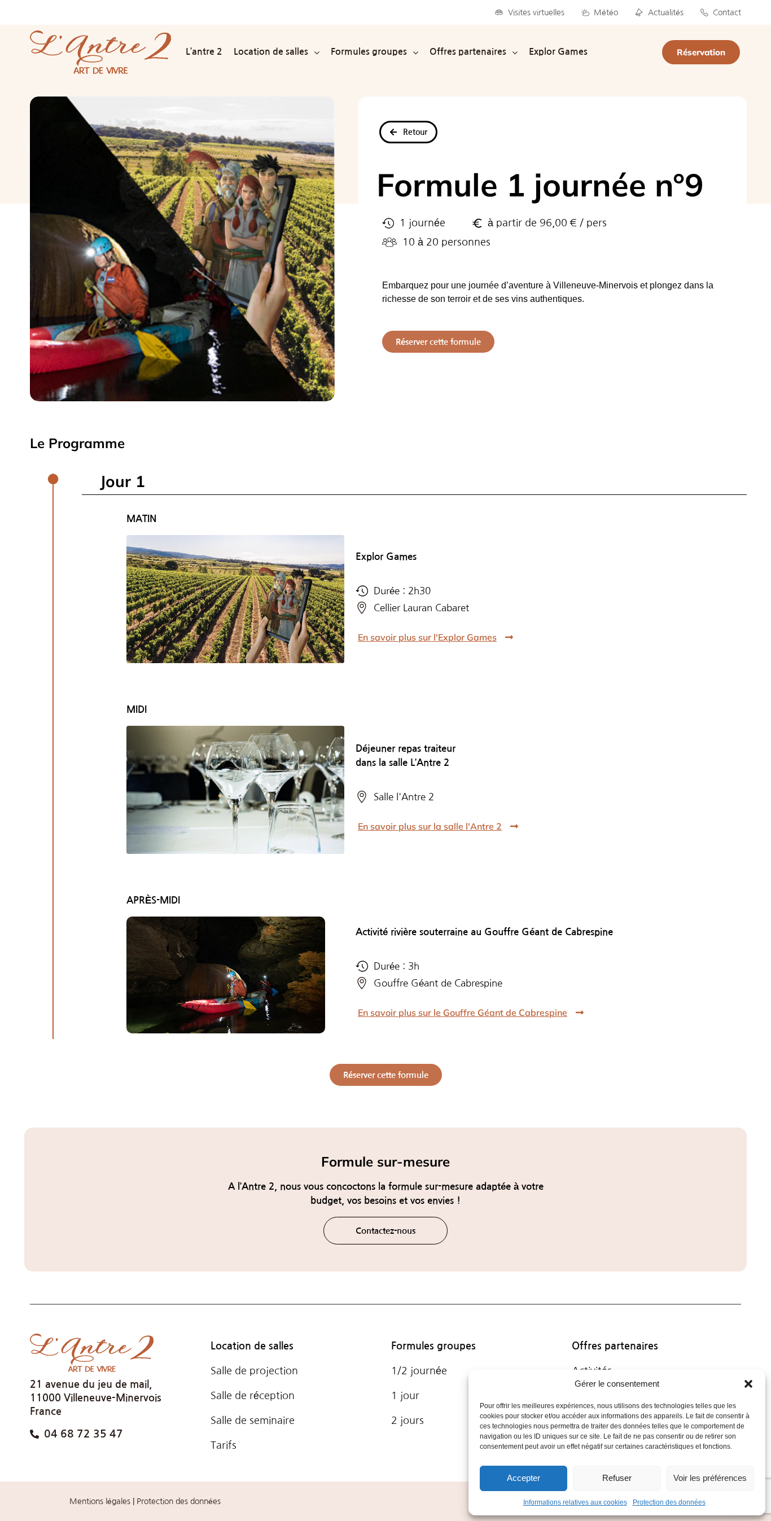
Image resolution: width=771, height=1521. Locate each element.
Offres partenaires (615, 1346)
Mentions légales (99, 1501)
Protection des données (669, 1502)
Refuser (617, 1478)
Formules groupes (433, 1346)
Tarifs (223, 1445)
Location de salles (252, 1346)
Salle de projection (254, 1371)
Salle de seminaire (253, 1420)
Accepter (523, 1478)
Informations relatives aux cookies (575, 1502)
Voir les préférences (710, 1478)
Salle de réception (253, 1396)
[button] (748, 1383)
